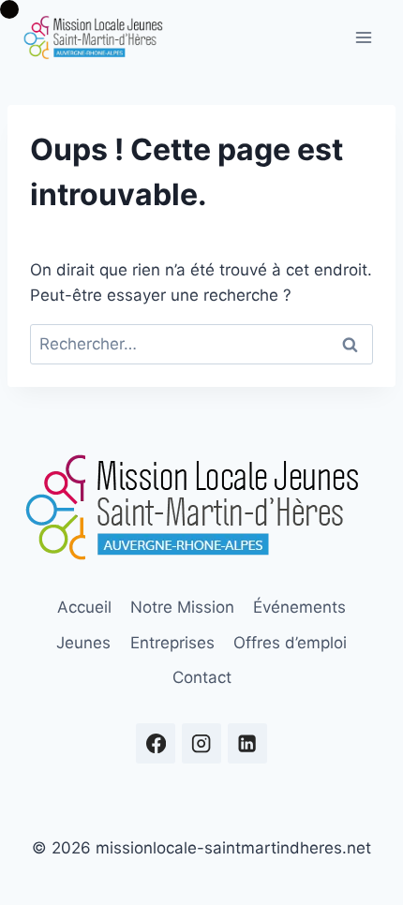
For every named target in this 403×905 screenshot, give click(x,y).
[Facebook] (156, 743)
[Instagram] (202, 743)
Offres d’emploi (290, 642)
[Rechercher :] (201, 343)
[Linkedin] (248, 743)
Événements (299, 607)
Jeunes (83, 642)
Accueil (84, 607)
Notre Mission (182, 607)
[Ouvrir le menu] (363, 37)
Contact (201, 677)
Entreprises (172, 642)
